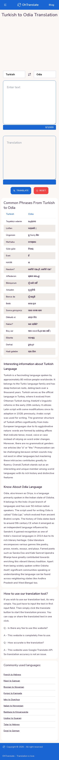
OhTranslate (30, 5)
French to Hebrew (12, 674)
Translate (22, 190)
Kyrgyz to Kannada (13, 693)
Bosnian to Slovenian (14, 687)
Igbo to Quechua (12, 699)
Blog (51, 5)
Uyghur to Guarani (12, 718)
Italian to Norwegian (13, 705)
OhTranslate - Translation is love (18, 756)
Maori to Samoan (12, 680)
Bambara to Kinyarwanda (16, 712)
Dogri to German (12, 730)
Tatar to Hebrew (12, 724)
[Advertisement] (29, 43)
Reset (42, 190)
